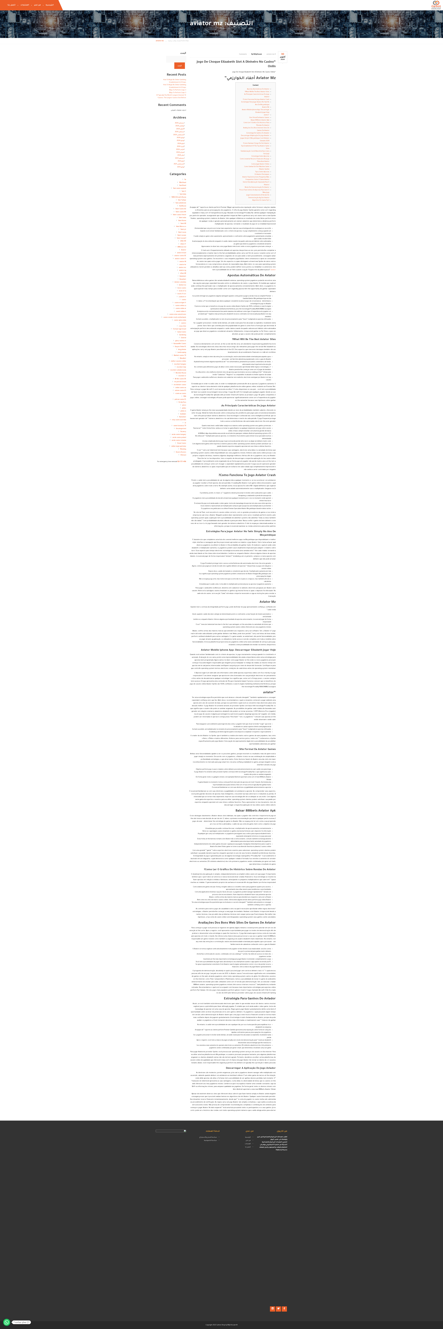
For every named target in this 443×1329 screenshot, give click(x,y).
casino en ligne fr (180, 303)
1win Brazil (182, 185)
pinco (184, 405)
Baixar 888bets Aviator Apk (260, 120)
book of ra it (182, 294)
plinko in (183, 411)
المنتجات (24, 5)
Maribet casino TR (180, 355)
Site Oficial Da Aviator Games (259, 118)
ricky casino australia (179, 420)
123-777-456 (181, 462)
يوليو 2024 (180, 138)
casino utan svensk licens (177, 314)
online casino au (180, 388)
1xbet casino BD (181, 212)
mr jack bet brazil (180, 382)
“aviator (266, 115)
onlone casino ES (180, 390)
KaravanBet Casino (180, 344)
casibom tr (182, 297)
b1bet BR (183, 273)
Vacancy (183, 432)
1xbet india (182, 218)
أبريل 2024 (180, 146)
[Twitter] (278, 1309)
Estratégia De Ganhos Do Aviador (258, 133)
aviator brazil (181, 253)
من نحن (37, 5)
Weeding (183, 449)
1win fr (184, 191)
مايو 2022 (181, 161)
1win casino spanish (179, 188)
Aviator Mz (265, 107)
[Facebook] (284, 1309)
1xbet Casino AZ (180, 209)
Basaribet (183, 279)
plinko (184, 408)
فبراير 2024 (180, 152)
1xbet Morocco (181, 226)
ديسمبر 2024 (179, 123)
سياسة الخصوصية (210, 1140)
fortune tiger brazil (179, 329)
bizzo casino (182, 288)
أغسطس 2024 (178, 135)
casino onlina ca (180, 306)
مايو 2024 (180, 143)
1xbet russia (182, 232)
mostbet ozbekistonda (178, 370)
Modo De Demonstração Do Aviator (257, 187)
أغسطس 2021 (179, 164)
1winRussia (182, 206)
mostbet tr (182, 376)
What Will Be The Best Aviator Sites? (257, 92)
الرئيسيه (50, 5)
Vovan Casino (181, 443)
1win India (183, 194)
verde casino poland (179, 437)
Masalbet (183, 358)
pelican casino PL (180, 399)
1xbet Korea (182, 221)
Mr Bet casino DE (180, 379)
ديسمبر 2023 (179, 158)
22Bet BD (183, 241)
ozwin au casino (180, 393)
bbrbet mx (182, 285)
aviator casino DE (180, 256)
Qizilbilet (183, 414)
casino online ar (181, 308)
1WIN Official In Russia (178, 197)
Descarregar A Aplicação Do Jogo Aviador (255, 136)
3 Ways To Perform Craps (177, 90)
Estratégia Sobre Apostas (260, 156)
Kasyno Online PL (180, 347)
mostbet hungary (180, 364)
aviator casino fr (180, 259)
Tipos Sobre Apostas (262, 172)
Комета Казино (181, 452)
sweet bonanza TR (180, 426)
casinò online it (181, 311)
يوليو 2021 (180, 167)
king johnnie (182, 349)
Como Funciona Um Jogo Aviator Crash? (256, 99)
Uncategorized (181, 429)
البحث (183, 53)
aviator (273, 270)
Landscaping (182, 352)
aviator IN (183, 262)
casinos (183, 323)
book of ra (182, 291)
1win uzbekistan (180, 203)
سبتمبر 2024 (179, 132)
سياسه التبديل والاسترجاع (208, 1137)
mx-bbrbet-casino (180, 385)
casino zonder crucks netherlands (174, 317)
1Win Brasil (182, 182)
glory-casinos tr (180, 341)
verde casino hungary (179, 434)
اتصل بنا (11, 5)
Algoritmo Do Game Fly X (260, 200)
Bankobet (183, 276)
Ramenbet (182, 417)
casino (184, 300)
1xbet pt (183, 229)
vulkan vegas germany (178, 446)
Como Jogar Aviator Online (260, 164)
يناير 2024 (180, 155)
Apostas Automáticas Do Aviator (258, 89)
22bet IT (183, 244)
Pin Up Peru (182, 402)
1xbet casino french (179, 215)
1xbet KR (183, 223)
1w (185, 179)
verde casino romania (179, 440)
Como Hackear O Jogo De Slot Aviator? (256, 143)
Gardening (182, 335)
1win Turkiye (182, 200)
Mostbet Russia (181, 373)
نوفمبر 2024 (179, 126)
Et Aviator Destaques (262, 174)
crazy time (182, 326)
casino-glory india (180, 320)
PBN (184, 396)
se (185, 423)
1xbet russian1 (181, 238)
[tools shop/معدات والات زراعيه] (436, 5)
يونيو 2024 (180, 140)
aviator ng (182, 270)
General (183, 338)
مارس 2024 (180, 149)
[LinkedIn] (272, 1309)
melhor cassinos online (178, 361)
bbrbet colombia (180, 282)
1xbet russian (181, 235)
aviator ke (182, 265)
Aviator (183, 250)
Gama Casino (181, 332)
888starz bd (182, 247)
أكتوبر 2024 (180, 129)
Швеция (183, 455)
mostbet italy (181, 367)
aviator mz (270, 54)
